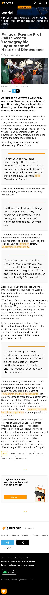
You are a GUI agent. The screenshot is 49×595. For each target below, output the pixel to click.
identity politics (21, 458)
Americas (14, 535)
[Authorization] (34, 2)
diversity (24, 243)
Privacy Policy (29, 561)
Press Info (14, 558)
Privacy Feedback (8, 565)
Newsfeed (21, 453)
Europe (12, 453)
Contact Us (5, 561)
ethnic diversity (7, 458)
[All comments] (4, 591)
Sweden (31, 453)
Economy (35, 535)
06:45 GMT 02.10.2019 (10, 55)
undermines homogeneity (15, 246)
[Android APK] (9, 572)
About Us (5, 558)
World (4, 453)
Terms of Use (24, 558)
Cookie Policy (17, 561)
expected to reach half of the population (24, 411)
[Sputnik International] (7, 4)
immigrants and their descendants (20, 393)
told (37, 175)
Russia (25, 535)
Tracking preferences (25, 565)
